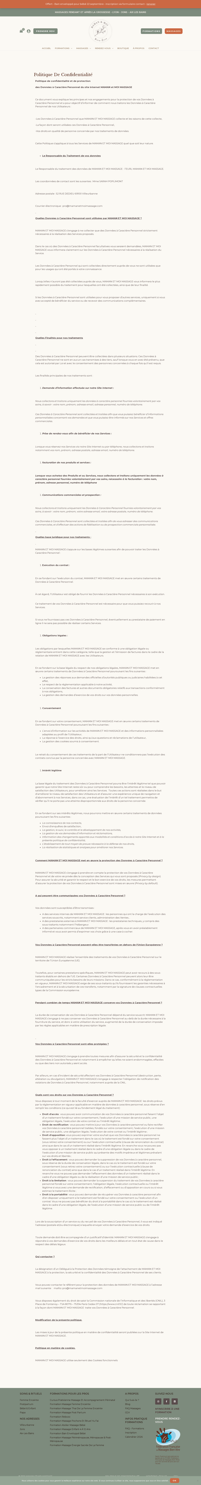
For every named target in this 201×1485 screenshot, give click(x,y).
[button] (45, 31)
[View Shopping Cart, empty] (21, 31)
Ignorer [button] (151, 4)
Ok (175, 1480)
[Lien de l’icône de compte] (29, 31)
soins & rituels (31, 1393)
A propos (132, 1393)
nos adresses (30, 1418)
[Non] (197, 1480)
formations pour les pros (69, 1393)
